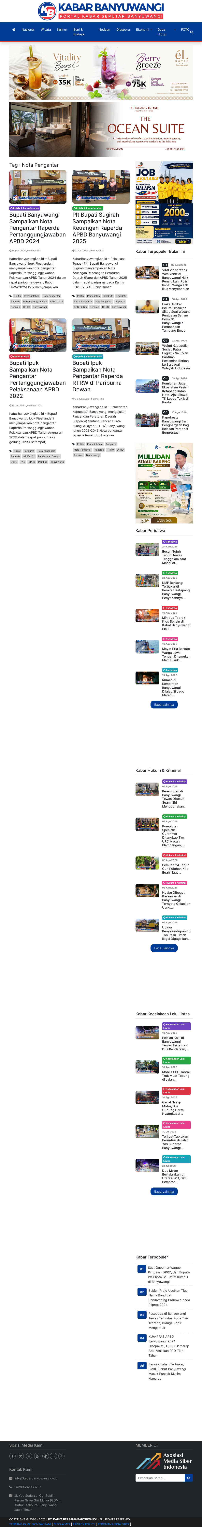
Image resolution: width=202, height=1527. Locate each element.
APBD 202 (29, 456)
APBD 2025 (80, 306)
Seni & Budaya (78, 32)
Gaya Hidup (161, 32)
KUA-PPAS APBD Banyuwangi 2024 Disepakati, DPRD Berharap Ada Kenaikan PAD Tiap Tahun (169, 1346)
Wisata (46, 29)
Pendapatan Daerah (49, 456)
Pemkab (15, 306)
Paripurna (29, 450)
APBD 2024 (56, 301)
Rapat (17, 450)
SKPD (14, 461)
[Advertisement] (164, 738)
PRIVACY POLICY (84, 1524)
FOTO (185, 29)
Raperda (15, 301)
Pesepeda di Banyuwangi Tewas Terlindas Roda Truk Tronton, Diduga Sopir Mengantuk (169, 1321)
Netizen (104, 29)
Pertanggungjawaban (35, 301)
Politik (17, 295)
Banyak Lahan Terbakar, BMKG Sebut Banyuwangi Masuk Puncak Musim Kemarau (167, 1371)
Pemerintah (93, 295)
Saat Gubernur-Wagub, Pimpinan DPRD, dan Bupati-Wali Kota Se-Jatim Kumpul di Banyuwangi (169, 1275)
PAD (23, 461)
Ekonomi (142, 29)
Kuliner (62, 29)
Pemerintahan (31, 295)
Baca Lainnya (164, 704)
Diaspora (123, 29)
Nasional (28, 29)
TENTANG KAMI (19, 1524)
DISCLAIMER (62, 1524)
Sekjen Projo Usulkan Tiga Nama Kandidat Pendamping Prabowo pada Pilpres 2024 (169, 1298)
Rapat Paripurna (83, 301)
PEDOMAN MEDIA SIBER (113, 1524)
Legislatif (121, 295)
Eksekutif (108, 295)
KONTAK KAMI (41, 1524)
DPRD (26, 306)
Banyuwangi (40, 306)
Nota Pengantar (51, 295)
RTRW (110, 449)
